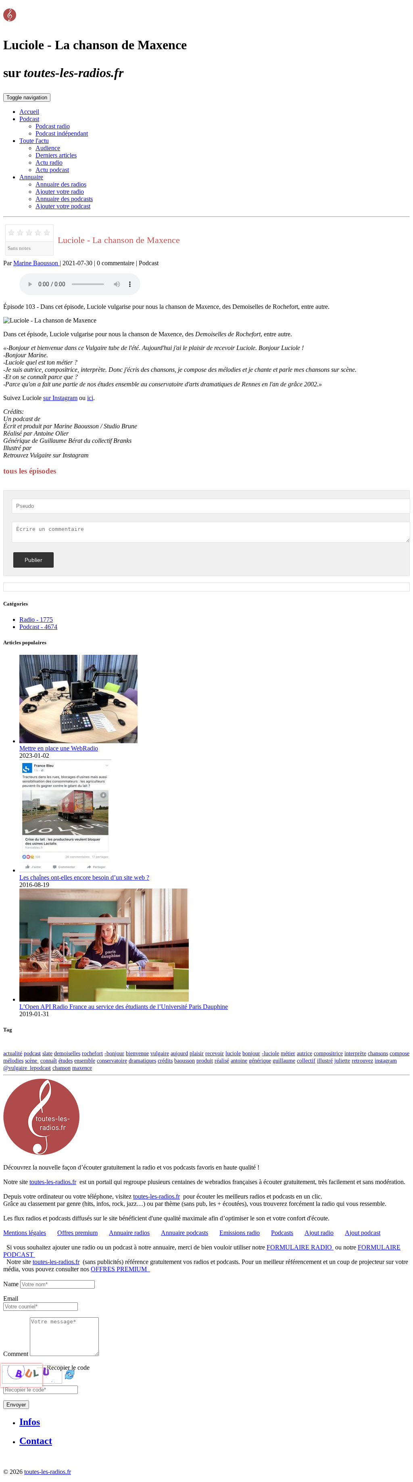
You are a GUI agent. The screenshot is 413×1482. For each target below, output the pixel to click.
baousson (184, 1060)
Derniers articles (56, 155)
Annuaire (31, 177)
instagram (386, 1060)
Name (11, 1284)
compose (399, 1053)
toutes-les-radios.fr (52, 1181)
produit (204, 1060)
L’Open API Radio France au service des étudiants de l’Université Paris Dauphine (123, 1006)
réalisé (222, 1060)
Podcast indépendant (61, 133)
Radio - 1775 (36, 619)
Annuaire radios (129, 1232)
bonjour (251, 1053)
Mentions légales (24, 1232)
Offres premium (77, 1232)
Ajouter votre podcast (62, 206)
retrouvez (362, 1060)
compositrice (328, 1053)
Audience (47, 148)
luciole (233, 1053)
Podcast (29, 118)
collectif (306, 1060)
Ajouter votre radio (59, 191)
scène (32, 1060)
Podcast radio (52, 126)
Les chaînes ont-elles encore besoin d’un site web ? (84, 877)
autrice (304, 1053)
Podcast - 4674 (38, 626)
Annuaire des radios (60, 184)
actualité (12, 1053)
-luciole (270, 1053)
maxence (82, 1068)
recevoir (214, 1053)
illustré (325, 1060)
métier (288, 1053)
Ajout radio (319, 1232)
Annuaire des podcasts (64, 198)
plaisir (197, 1053)
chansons (378, 1053)
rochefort (92, 1053)
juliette (342, 1060)
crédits (165, 1060)
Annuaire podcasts (184, 1232)
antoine (239, 1060)
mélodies (13, 1060)
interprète (355, 1053)
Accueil (29, 111)
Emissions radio (239, 1232)
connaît (48, 1060)
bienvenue (137, 1053)
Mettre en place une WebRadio (58, 748)
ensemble (84, 1060)
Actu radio (49, 162)
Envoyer (16, 1405)
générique (260, 1060)
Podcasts (282, 1232)
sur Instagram (60, 397)
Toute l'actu (34, 140)
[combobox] (40, 1306)
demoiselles (67, 1053)
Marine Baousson (36, 263)
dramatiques (142, 1060)
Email (10, 1298)
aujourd (179, 1053)
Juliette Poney (51, 447)
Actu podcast (52, 169)
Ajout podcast (362, 1232)
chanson (61, 1068)
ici (90, 397)
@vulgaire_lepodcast (117, 455)
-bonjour (114, 1053)
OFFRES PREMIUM (120, 1269)
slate (47, 1053)
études (65, 1060)
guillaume (284, 1060)
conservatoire (112, 1060)
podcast (32, 1053)
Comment (15, 1353)
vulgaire (159, 1053)
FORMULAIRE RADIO (300, 1247)
